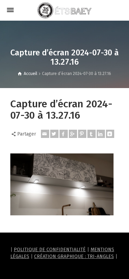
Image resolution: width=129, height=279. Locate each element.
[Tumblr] (91, 134)
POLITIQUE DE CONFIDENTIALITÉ (50, 250)
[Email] (45, 134)
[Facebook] (64, 134)
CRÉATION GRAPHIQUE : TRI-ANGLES (74, 256)
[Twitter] (54, 134)
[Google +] (73, 134)
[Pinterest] (82, 134)
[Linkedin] (101, 134)
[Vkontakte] (110, 134)
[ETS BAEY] (64, 10)
